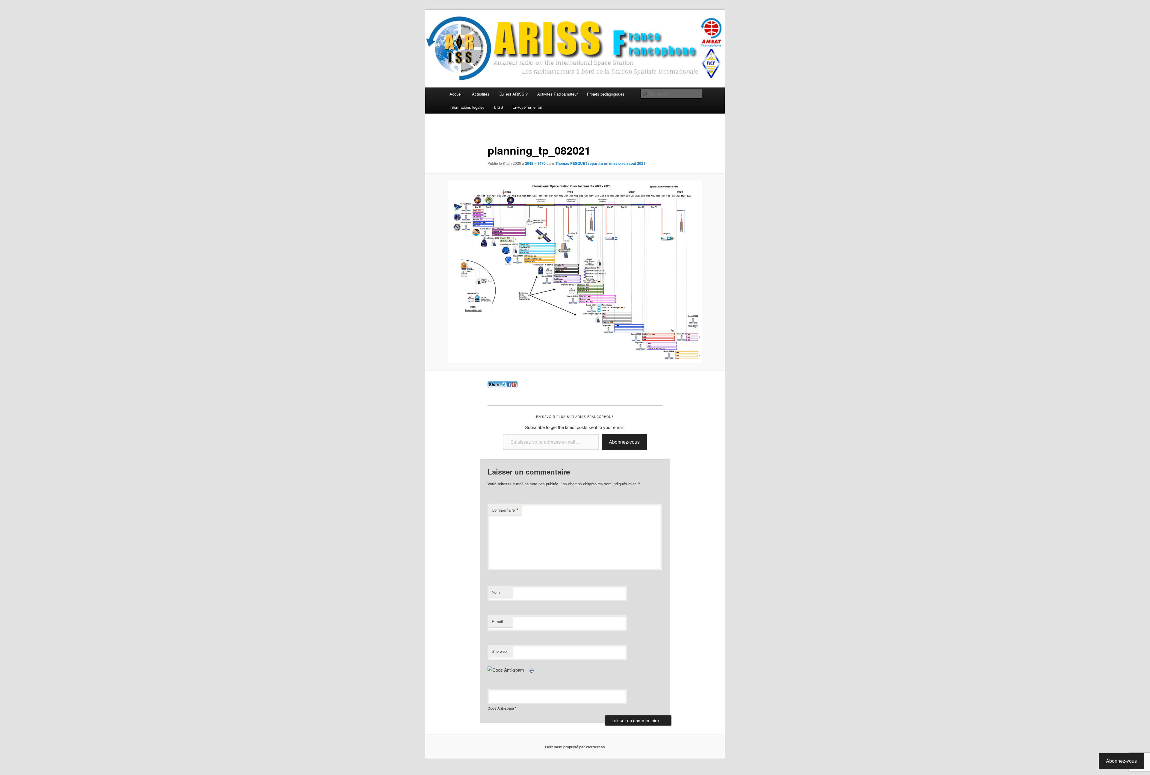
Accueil (456, 94)
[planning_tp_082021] (575, 272)
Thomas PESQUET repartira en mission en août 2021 (600, 163)
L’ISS (498, 107)
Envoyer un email (527, 107)
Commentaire (505, 510)
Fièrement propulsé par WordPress (575, 747)
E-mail (497, 621)
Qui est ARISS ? (513, 94)
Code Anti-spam (501, 708)
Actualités (480, 94)
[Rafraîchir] (532, 670)
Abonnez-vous (624, 441)
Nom (496, 592)
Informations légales (467, 107)
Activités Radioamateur (557, 94)
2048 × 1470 (535, 163)
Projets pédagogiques (605, 94)
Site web (499, 651)
